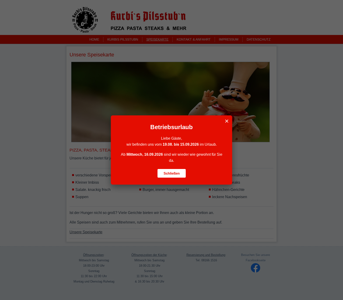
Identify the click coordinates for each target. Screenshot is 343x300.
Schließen (172, 173)
